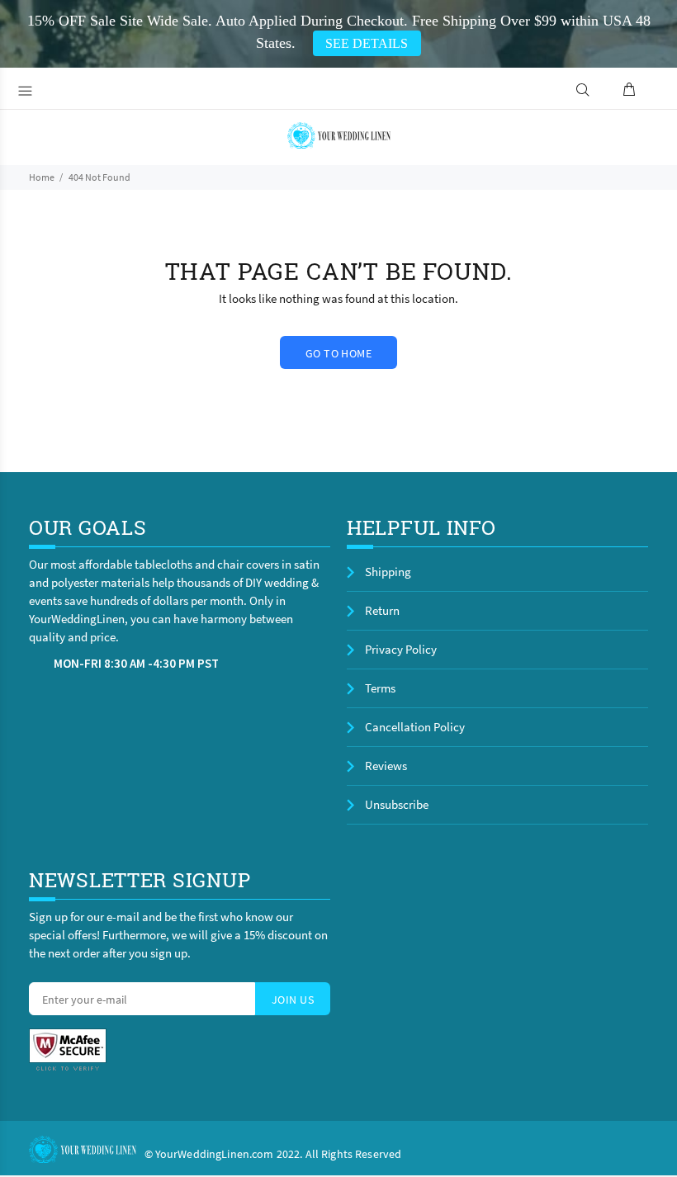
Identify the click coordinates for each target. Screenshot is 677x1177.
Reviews (386, 765)
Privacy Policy (401, 649)
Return (382, 610)
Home (41, 177)
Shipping (388, 571)
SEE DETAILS (366, 43)
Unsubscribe (396, 804)
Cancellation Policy (415, 727)
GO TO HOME (338, 353)
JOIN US (293, 999)
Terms (380, 688)
